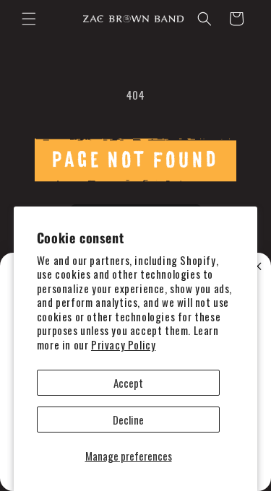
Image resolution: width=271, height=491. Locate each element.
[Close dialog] (257, 266)
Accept (128, 383)
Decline (128, 419)
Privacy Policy (123, 344)
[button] (29, 19)
